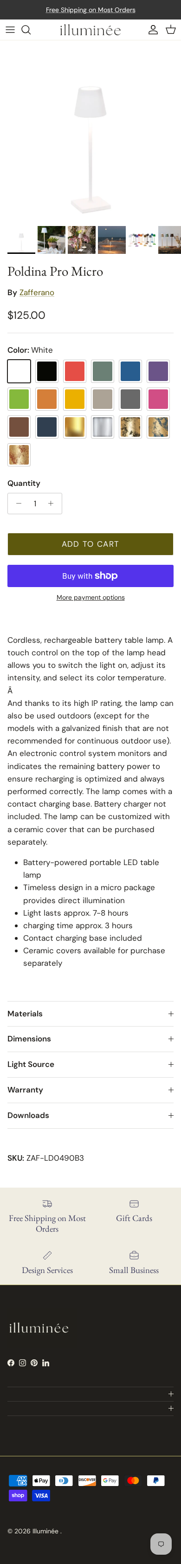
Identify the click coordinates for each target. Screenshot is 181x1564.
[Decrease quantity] (16, 503)
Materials (25, 1013)
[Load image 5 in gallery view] (90, 130)
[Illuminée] (90, 29)
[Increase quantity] (53, 503)
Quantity (23, 483)
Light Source (30, 1064)
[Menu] (10, 29)
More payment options (91, 597)
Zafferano (36, 292)
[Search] (30, 29)
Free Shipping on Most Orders (91, 10)
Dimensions (29, 1039)
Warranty (25, 1090)
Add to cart (91, 544)
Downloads (28, 1115)
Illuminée (46, 1531)
